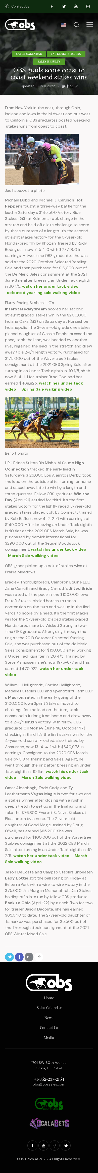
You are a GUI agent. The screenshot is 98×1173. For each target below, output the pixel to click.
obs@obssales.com (49, 1084)
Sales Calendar (29, 53)
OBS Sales (25, 1159)
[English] (63, 26)
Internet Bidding (66, 53)
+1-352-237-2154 (49, 1079)
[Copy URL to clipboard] (76, 86)
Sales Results (49, 61)
